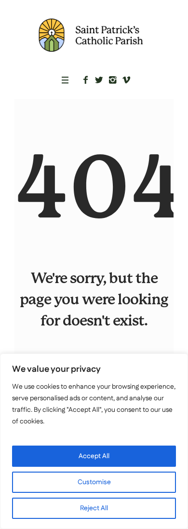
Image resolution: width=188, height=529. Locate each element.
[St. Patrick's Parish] (94, 35)
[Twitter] (99, 80)
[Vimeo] (126, 80)
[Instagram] (113, 80)
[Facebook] (86, 80)
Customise (94, 482)
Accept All (94, 456)
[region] (94, 441)
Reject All (94, 508)
